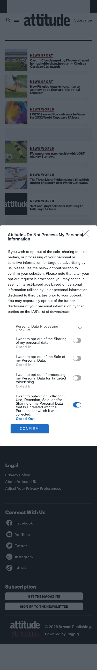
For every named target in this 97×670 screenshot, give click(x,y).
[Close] (87, 235)
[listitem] (48, 328)
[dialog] (48, 335)
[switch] (77, 340)
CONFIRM (29, 429)
